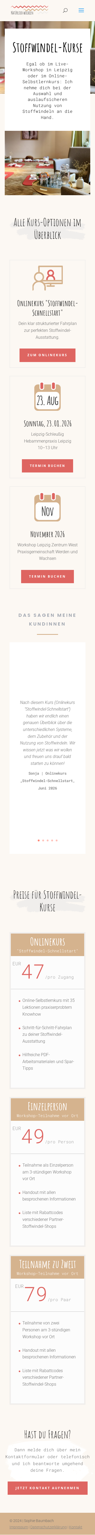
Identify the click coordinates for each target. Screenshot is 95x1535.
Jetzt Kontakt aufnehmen (48, 1488)
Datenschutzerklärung (48, 1527)
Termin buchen (47, 466)
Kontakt (75, 1527)
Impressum (19, 1527)
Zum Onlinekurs (47, 355)
